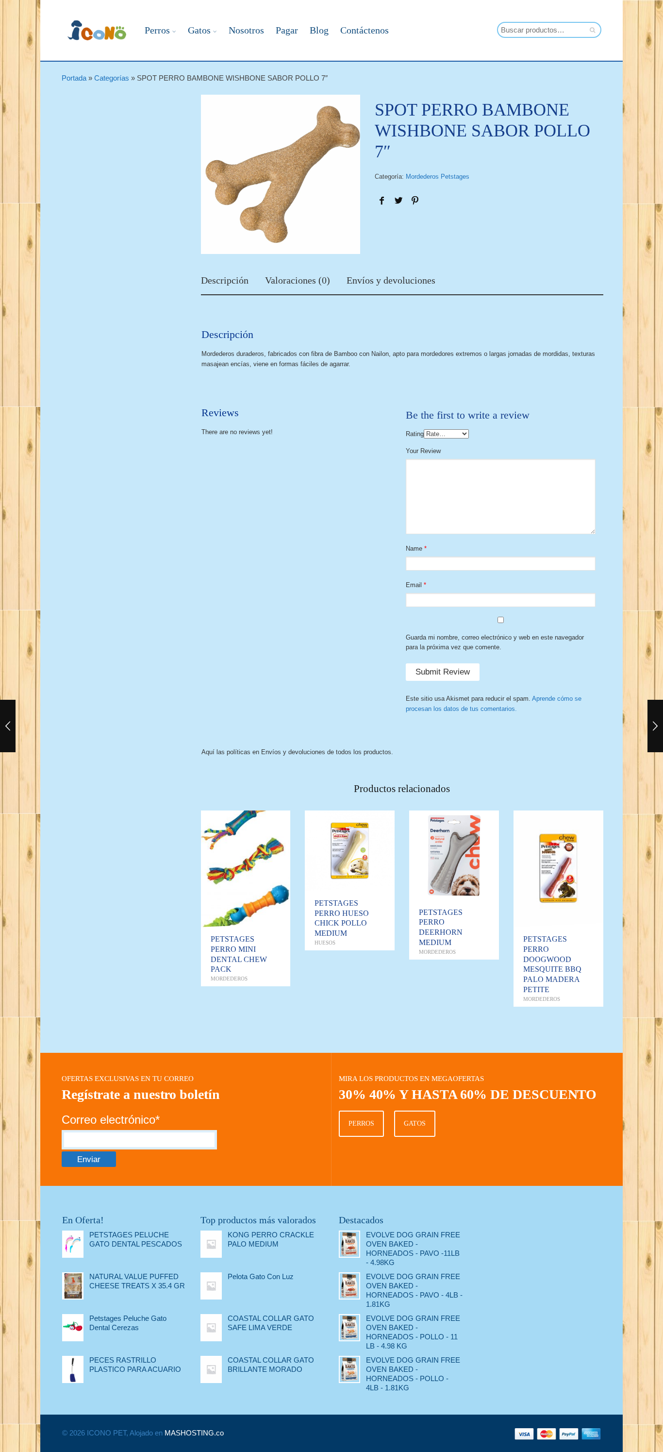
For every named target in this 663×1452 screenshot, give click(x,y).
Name (414, 548)
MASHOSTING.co (194, 1433)
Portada (74, 78)
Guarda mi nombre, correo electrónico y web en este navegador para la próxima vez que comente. (495, 642)
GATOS (415, 1123)
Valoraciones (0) (297, 281)
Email (414, 585)
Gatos (199, 30)
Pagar (287, 30)
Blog (319, 30)
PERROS (361, 1123)
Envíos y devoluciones (391, 281)
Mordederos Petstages (437, 176)
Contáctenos (364, 30)
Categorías (111, 78)
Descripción (225, 281)
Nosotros (246, 30)
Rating (415, 434)
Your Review (423, 451)
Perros (157, 30)
